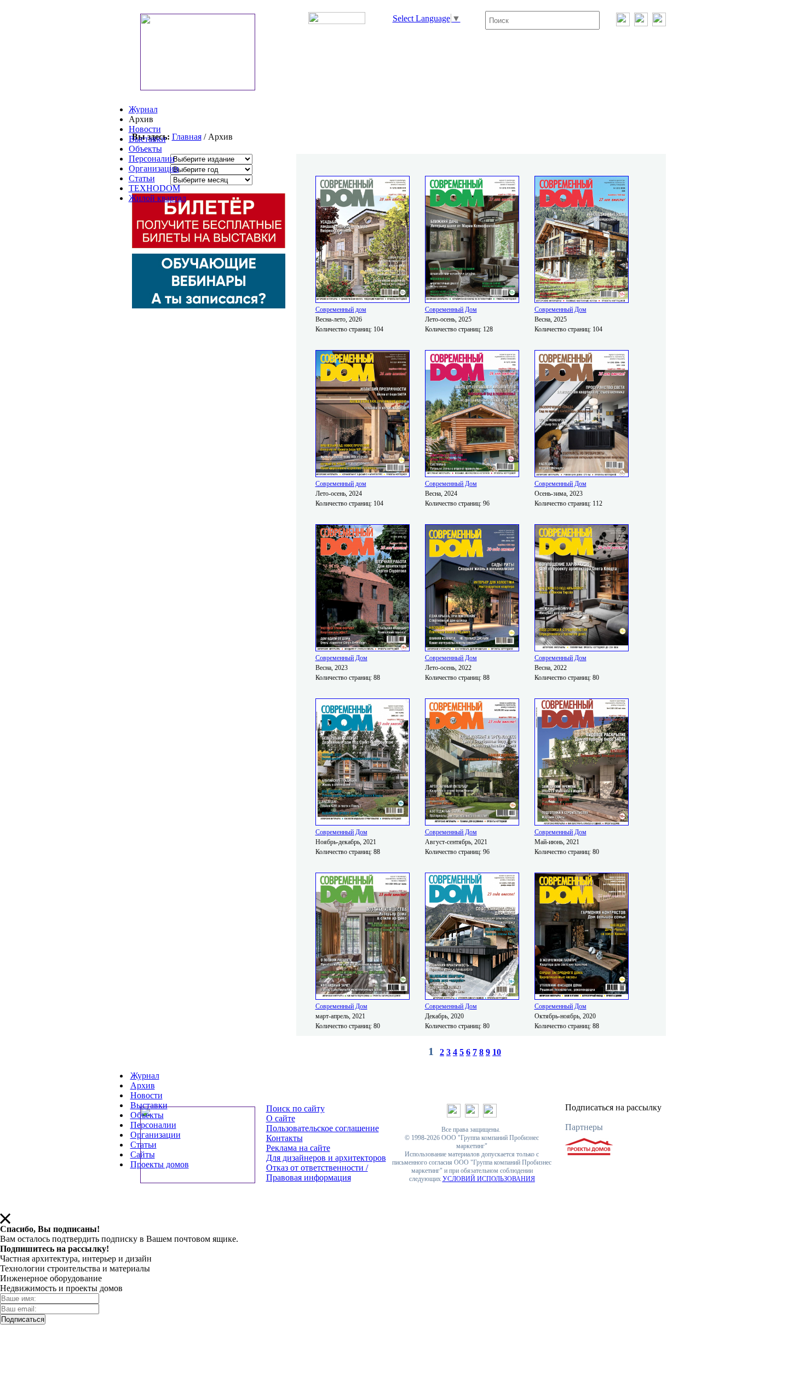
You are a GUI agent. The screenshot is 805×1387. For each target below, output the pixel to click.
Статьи (142, 178)
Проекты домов (159, 1164)
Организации (154, 168)
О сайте (280, 1118)
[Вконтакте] (623, 23)
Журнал (143, 109)
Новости (145, 129)
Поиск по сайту (295, 1108)
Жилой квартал (157, 198)
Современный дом (340, 309)
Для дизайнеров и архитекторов (326, 1157)
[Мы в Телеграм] (641, 23)
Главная (187, 136)
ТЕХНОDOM (154, 188)
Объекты (145, 148)
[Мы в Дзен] (659, 23)
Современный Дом (451, 309)
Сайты (142, 1154)
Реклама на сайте (298, 1148)
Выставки (147, 139)
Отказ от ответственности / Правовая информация (317, 1172)
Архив (142, 1085)
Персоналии (152, 158)
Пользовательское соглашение (322, 1128)
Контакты (284, 1138)
